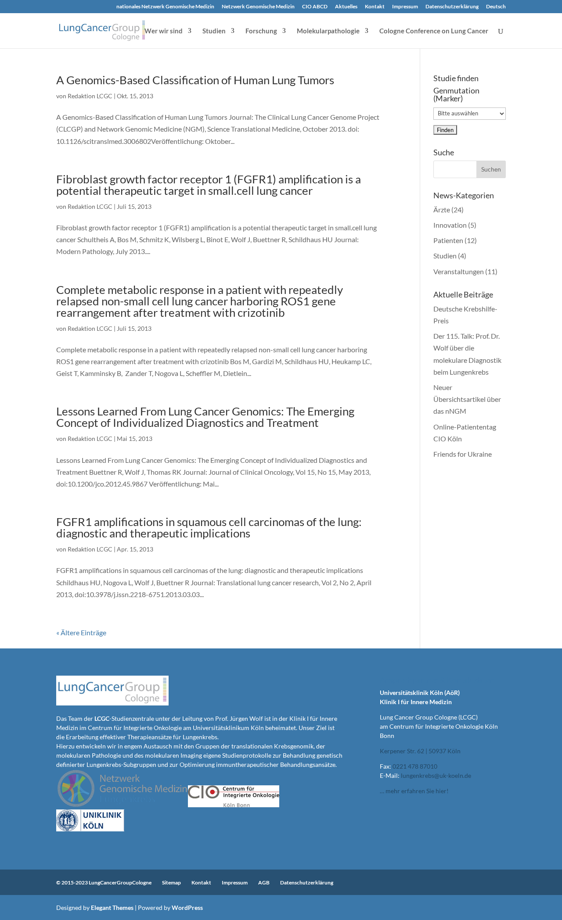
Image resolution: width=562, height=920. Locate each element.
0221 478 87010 (415, 766)
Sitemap (171, 882)
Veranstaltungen (458, 271)
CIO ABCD (315, 7)
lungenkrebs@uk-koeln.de (436, 775)
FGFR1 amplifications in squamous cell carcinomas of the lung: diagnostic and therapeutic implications (209, 527)
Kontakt (375, 7)
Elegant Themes (112, 907)
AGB (264, 882)
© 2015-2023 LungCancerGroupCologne (103, 882)
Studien (214, 31)
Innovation (450, 225)
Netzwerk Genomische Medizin (258, 7)
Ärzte (441, 209)
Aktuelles (346, 7)
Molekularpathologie (328, 31)
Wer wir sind (163, 31)
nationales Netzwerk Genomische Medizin (165, 7)
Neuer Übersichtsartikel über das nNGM (467, 399)
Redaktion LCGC (90, 96)
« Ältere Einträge (81, 632)
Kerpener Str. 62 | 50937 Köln (420, 751)
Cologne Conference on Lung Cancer (433, 31)
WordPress (187, 907)
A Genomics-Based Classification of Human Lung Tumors (195, 80)
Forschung (261, 31)
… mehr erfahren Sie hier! (414, 791)
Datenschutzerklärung (452, 7)
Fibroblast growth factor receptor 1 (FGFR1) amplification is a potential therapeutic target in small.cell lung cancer (208, 184)
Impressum (405, 7)
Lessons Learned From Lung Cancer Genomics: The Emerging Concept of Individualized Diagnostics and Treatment (205, 417)
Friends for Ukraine (462, 454)
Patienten (448, 240)
